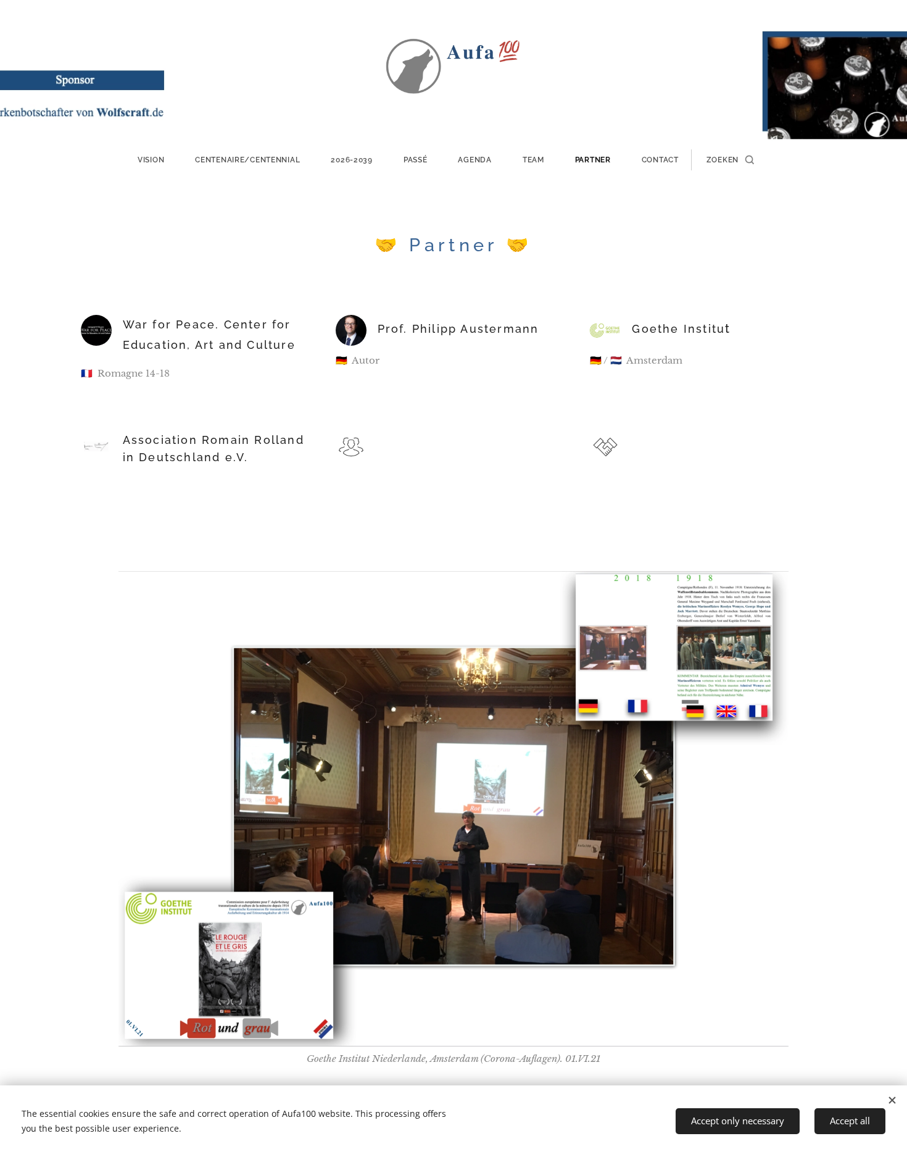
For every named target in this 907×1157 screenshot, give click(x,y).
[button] (730, 159)
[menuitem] (159, 159)
